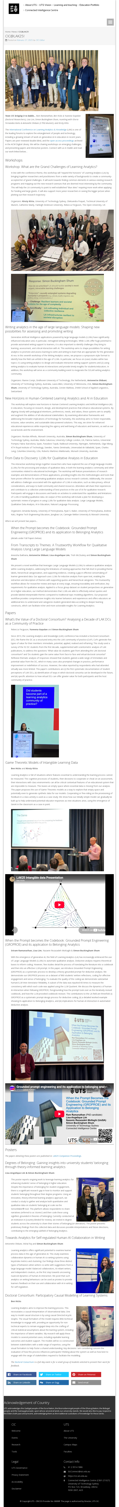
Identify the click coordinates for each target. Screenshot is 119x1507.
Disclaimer (16, 1488)
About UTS (69, 1430)
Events (15, 1437)
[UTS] (14, 13)
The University (70, 1437)
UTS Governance (19, 1467)
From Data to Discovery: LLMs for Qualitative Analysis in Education (51, 458)
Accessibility (17, 1481)
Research (16, 1444)
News (14, 31)
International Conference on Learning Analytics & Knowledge (38, 129)
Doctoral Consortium (24, 1362)
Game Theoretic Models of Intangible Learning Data (41, 762)
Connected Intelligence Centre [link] (41, 10)
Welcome (16, 1430)
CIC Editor (40, 40)
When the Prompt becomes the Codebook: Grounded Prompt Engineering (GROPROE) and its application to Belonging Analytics (57, 530)
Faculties (68, 1451)
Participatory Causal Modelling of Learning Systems (72, 1295)
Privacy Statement (20, 1474)
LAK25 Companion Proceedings (67, 1156)
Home (7, 31)
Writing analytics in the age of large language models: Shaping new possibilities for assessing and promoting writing (52, 329)
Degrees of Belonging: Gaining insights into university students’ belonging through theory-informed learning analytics (56, 1164)
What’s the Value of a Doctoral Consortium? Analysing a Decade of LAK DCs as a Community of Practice (58, 621)
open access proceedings (62, 140)
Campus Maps (70, 1444)
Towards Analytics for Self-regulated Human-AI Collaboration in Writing (55, 1237)
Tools (14, 1451)
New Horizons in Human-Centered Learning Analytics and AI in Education (56, 398)
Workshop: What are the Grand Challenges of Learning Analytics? (51, 166)
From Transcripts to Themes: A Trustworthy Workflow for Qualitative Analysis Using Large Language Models (59, 547)
